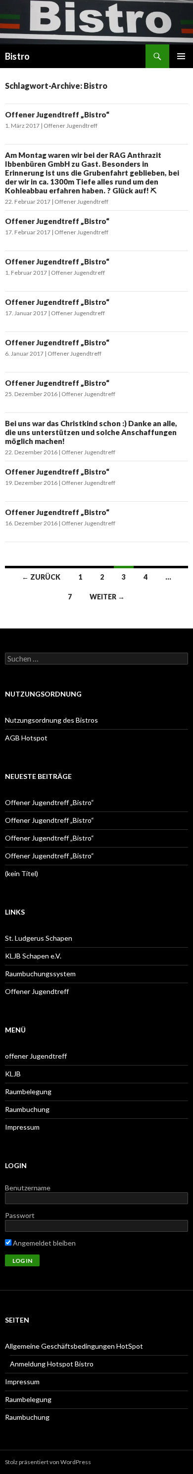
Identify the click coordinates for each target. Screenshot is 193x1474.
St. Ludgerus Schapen (38, 938)
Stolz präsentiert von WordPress (48, 1462)
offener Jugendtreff (36, 1056)
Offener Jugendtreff (70, 125)
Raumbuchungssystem (40, 973)
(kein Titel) (21, 873)
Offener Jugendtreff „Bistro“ (57, 114)
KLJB (13, 1073)
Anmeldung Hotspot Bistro (52, 1364)
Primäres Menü (181, 56)
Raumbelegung (28, 1091)
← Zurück (41, 577)
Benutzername (27, 1187)
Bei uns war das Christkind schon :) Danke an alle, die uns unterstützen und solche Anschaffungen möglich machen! (91, 432)
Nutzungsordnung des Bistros (51, 720)
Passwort (20, 1215)
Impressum (22, 1127)
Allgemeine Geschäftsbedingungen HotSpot (74, 1346)
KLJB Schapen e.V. (33, 956)
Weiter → (107, 596)
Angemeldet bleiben (43, 1243)
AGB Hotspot (26, 738)
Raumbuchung (27, 1109)
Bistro (17, 56)
